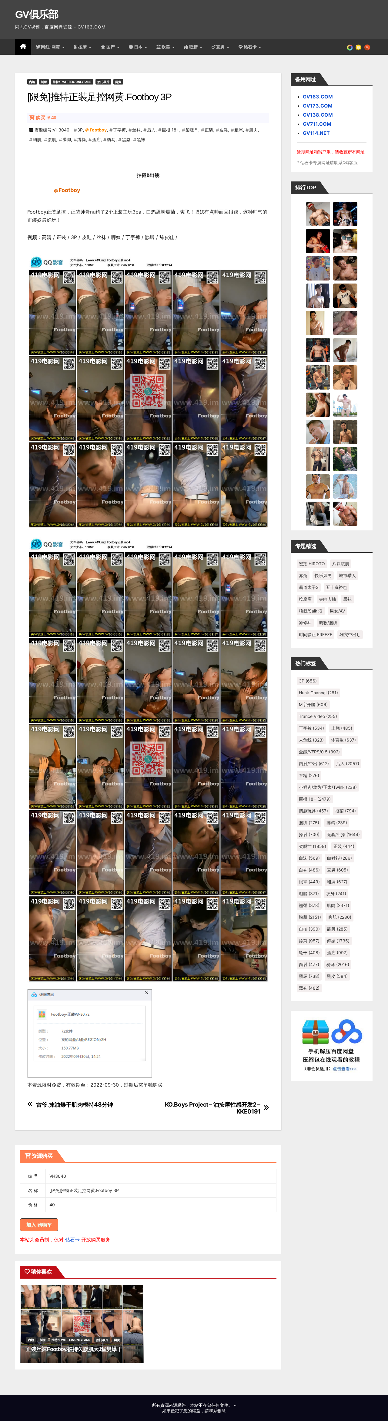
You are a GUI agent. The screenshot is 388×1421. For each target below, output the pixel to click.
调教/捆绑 (328, 622)
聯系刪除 (217, 1410)
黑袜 (141, 139)
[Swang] (318, 241)
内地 (32, 82)
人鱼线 (311, 739)
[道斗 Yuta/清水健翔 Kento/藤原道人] (345, 377)
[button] (367, 47)
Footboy (98, 129)
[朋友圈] (350, 46)
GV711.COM (317, 124)
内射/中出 (314, 763)
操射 (309, 834)
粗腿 (309, 893)
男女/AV (337, 610)
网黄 (118, 82)
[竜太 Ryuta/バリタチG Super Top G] (345, 295)
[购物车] (358, 46)
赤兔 (303, 575)
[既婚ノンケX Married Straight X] (345, 323)
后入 (151, 129)
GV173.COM (318, 106)
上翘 (341, 728)
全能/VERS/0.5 (319, 751)
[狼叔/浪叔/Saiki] (345, 241)
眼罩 (309, 881)
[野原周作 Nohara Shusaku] (318, 486)
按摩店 (305, 599)
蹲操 (81, 139)
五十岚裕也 (336, 587)
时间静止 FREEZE (315, 634)
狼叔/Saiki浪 (311, 610)
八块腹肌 (340, 563)
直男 (221, 47)
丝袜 (136, 129)
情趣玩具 (313, 810)
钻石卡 (72, 1240)
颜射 (309, 964)
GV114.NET (316, 133)
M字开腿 (313, 704)
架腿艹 (192, 129)
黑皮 (337, 976)
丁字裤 (119, 129)
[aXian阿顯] (345, 432)
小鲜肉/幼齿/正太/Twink (328, 787)
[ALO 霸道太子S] (345, 350)
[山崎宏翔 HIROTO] (318, 214)
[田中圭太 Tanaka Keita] (318, 404)
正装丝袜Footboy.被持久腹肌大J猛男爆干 (74, 1349)
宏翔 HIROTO (312, 563)
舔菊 (309, 940)
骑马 (111, 139)
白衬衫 (339, 858)
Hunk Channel (318, 692)
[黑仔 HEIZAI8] (318, 377)
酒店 (96, 139)
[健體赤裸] (345, 404)
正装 (209, 129)
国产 (111, 47)
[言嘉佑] (318, 295)
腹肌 (52, 139)
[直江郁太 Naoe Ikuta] (345, 513)
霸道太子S (309, 587)
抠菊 (345, 810)
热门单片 (103, 82)
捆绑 (309, 822)
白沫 (309, 858)
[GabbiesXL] (318, 432)
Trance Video (318, 716)
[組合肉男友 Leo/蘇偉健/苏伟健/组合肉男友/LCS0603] (318, 268)
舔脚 (66, 139)
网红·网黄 (51, 47)
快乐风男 (323, 575)
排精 (336, 822)
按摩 (83, 47)
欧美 (167, 47)
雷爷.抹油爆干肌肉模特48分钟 (74, 1104)
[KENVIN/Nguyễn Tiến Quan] (345, 214)
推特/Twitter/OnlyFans (72, 82)
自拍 (309, 928)
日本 (139, 47)
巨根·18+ (170, 129)
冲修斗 (305, 622)
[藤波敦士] (345, 486)
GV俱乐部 (37, 14)
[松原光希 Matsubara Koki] (345, 268)
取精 (194, 47)
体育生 (343, 739)
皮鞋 (223, 129)
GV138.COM (318, 115)
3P (80, 129)
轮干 (309, 952)
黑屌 (126, 139)
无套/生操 (343, 834)
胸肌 (37, 139)
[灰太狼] (318, 513)
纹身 (336, 893)
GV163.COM (318, 97)
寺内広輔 (327, 599)
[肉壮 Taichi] (345, 459)
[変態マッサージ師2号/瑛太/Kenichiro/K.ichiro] (318, 323)
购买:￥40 (46, 118)
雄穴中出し (350, 634)
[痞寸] (318, 350)
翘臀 (309, 905)
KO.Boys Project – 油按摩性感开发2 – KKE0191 (212, 1108)
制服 (44, 82)
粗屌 (238, 129)
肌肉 (253, 129)
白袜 (309, 869)
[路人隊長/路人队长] (318, 459)
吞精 (309, 775)
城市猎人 (347, 575)
